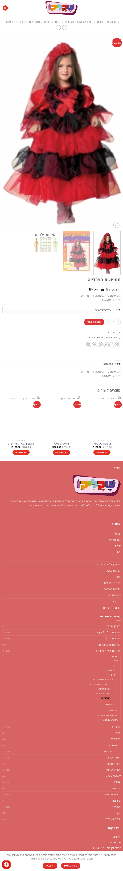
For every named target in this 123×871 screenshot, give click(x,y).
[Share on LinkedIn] (88, 344)
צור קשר (116, 601)
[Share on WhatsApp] (117, 344)
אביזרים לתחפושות (102, 684)
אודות (118, 546)
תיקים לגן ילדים (113, 819)
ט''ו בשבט (111, 670)
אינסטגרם (115, 842)
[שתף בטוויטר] (106, 344)
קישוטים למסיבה (110, 719)
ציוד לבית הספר (112, 794)
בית (119, 552)
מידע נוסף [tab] (108, 363)
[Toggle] (3, 632)
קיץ (119, 813)
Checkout (115, 540)
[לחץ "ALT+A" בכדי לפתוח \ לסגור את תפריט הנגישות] (6, 864)
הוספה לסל (94, 322)
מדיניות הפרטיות (112, 589)
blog (118, 533)
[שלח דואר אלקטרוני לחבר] (100, 344)
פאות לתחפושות (102, 693)
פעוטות (117, 788)
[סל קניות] (5, 8)
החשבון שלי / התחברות (109, 564)
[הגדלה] (116, 225)
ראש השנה (110, 704)
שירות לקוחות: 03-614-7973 (106, 848)
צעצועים (116, 807)
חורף (118, 733)
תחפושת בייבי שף (62, 443)
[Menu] (119, 8)
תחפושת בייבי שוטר (102, 443)
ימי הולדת (113, 710)
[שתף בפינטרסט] (94, 344)
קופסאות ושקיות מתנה (108, 715)
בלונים (115, 656)
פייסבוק (117, 837)
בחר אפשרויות (102, 452)
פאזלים (117, 782)
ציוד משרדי (115, 800)
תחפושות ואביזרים (29, 22)
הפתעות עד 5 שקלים (110, 644)
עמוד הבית (113, 22)
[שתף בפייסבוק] (112, 344)
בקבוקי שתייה (114, 626)
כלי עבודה (116, 739)
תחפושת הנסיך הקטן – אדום (21, 443)
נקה (3, 304)
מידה (118, 310)
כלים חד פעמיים (112, 583)
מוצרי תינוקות (114, 757)
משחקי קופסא (113, 770)
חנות (100, 22)
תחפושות (9, 22)
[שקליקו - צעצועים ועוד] (61, 8)
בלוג (118, 558)
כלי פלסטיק (114, 745)
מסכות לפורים (104, 688)
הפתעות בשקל (113, 638)
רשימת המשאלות (112, 607)
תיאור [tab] (118, 363)
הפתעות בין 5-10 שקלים (108, 632)
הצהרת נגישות (113, 570)
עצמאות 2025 (113, 776)
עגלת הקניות (114, 595)
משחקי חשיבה (113, 763)
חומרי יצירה (115, 726)
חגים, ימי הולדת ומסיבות (79, 22)
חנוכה (112, 665)
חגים (57, 22)
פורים (47, 22)
